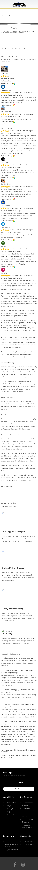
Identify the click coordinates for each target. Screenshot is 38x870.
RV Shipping (7, 634)
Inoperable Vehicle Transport (17, 465)
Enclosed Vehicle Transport (13, 568)
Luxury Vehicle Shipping (12, 608)
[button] (2, 15)
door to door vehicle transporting (21, 453)
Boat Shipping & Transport (13, 531)
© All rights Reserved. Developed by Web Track (19, 859)
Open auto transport (17, 311)
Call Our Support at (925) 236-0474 (16, 776)
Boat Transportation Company (24, 475)
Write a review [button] (6, 81)
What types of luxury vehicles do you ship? (18, 658)
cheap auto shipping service (20, 429)
